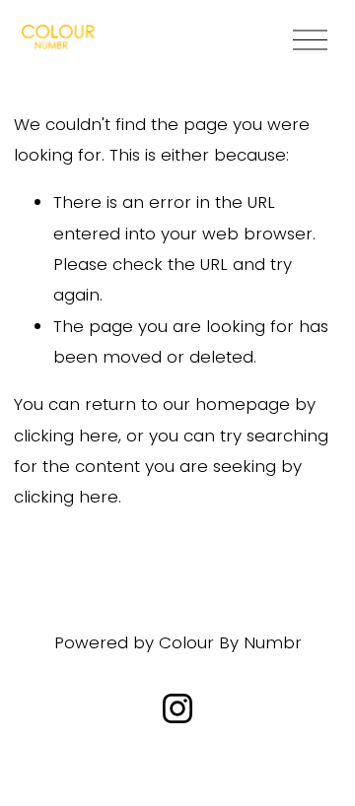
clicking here (66, 435)
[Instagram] (177, 708)
